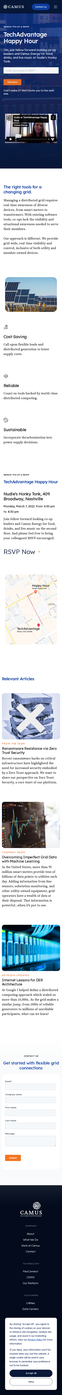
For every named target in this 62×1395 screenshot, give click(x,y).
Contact (30, 1251)
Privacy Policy (35, 1339)
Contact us (41, 6)
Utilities (30, 1303)
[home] (13, 7)
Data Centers (30, 1309)
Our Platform (30, 1283)
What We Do (30, 1239)
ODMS (30, 1277)
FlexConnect (30, 1271)
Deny (31, 1381)
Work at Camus (30, 1245)
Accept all (31, 1373)
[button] (55, 7)
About (30, 1233)
